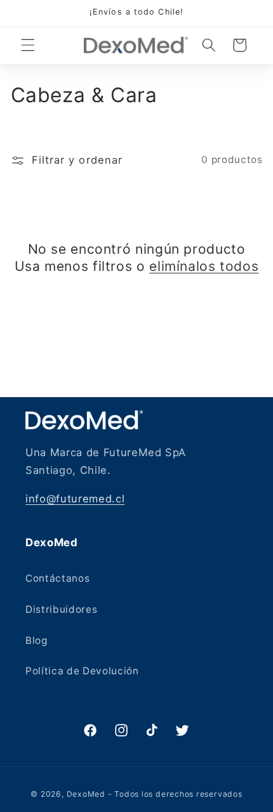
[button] (28, 45)
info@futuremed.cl (74, 498)
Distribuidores (61, 609)
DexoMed (86, 794)
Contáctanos (57, 578)
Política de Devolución (82, 671)
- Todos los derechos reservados (175, 794)
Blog (36, 640)
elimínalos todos (203, 266)
